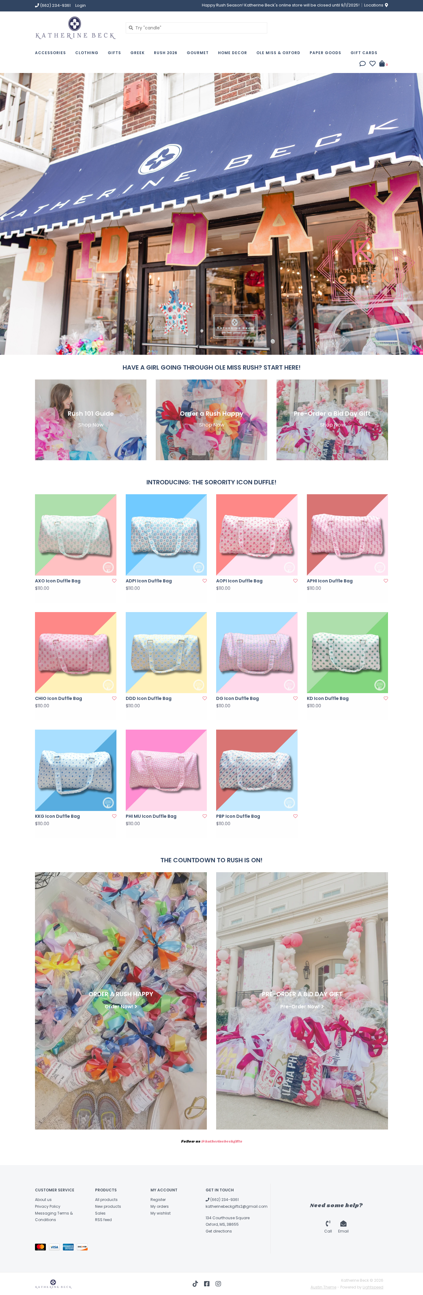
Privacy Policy (47, 1206)
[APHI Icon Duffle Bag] (347, 535)
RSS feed (103, 1219)
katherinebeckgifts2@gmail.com (237, 1206)
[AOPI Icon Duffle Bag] (257, 535)
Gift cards (364, 52)
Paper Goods (325, 52)
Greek (137, 52)
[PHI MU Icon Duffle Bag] (166, 770)
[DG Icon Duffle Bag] (257, 652)
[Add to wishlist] (114, 581)
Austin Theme (323, 1287)
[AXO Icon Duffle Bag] (75, 535)
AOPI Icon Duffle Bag (239, 581)
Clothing (86, 52)
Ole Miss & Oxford (278, 52)
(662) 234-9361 (224, 1199)
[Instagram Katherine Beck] (218, 1284)
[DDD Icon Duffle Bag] (166, 652)
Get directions (219, 1231)
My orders (159, 1206)
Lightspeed (373, 1287)
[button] (363, 64)
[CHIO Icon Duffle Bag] (75, 652)
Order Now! (119, 1006)
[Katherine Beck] (75, 27)
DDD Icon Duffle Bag (149, 698)
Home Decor (232, 52)
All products (106, 1199)
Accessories (50, 52)
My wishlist (160, 1213)
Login (80, 5)
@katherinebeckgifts (221, 1141)
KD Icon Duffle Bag (328, 698)
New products (108, 1206)
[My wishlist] (372, 64)
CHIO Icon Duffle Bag (58, 698)
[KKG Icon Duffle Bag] (75, 770)
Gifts (114, 52)
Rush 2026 (165, 52)
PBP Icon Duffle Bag (238, 816)
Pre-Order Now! (300, 1006)
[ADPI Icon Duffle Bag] (166, 535)
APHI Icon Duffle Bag (330, 581)
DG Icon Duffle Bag (237, 698)
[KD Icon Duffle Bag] (347, 652)
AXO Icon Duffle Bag (58, 581)
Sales (100, 1213)
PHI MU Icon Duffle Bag (151, 816)
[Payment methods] (42, 1248)
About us (43, 1199)
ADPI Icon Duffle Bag (149, 581)
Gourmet (198, 52)
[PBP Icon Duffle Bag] (257, 770)
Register (158, 1199)
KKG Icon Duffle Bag (57, 816)
